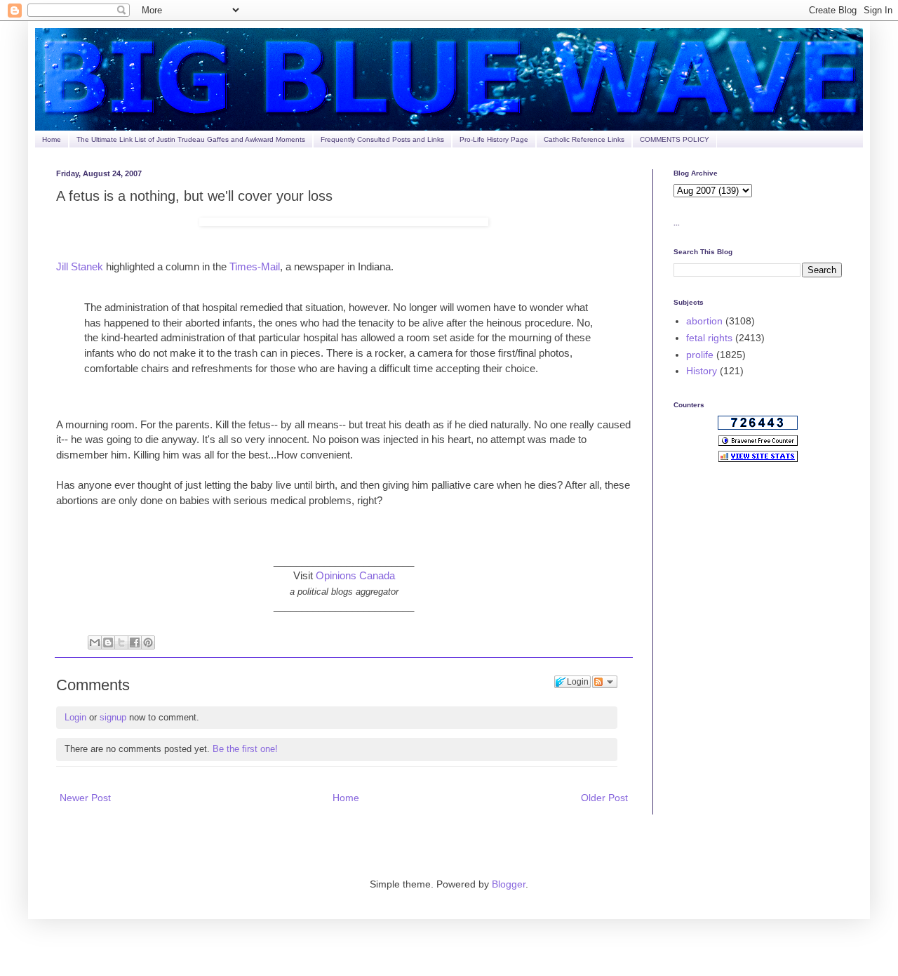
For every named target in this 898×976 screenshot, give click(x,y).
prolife (699, 354)
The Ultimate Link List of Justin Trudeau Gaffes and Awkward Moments (190, 139)
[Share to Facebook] (135, 642)
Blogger (508, 884)
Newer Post (85, 797)
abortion (704, 321)
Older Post (604, 797)
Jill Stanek (79, 266)
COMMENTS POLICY (674, 139)
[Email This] (95, 642)
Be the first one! (245, 749)
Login (75, 717)
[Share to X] (121, 642)
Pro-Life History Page (494, 139)
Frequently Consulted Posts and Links (382, 139)
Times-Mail (254, 266)
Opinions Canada (355, 575)
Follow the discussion (604, 681)
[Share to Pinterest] (148, 642)
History (701, 370)
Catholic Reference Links (584, 139)
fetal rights (709, 337)
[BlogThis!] (108, 642)
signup (113, 717)
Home (51, 139)
